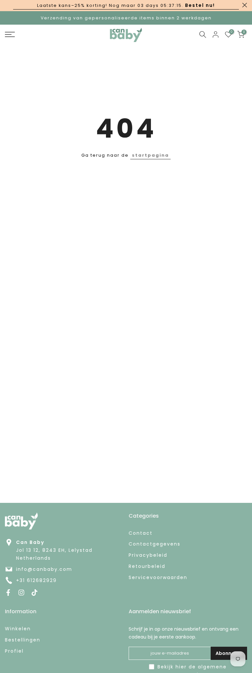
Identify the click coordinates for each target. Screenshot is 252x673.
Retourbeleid (147, 566)
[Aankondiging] (126, 6)
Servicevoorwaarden (158, 577)
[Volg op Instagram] (21, 592)
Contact (141, 533)
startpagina (150, 155)
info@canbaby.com (44, 569)
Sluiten (7, 5)
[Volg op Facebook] (8, 592)
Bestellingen (22, 640)
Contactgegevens (154, 544)
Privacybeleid (148, 555)
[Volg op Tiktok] (34, 592)
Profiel (14, 651)
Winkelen (18, 629)
